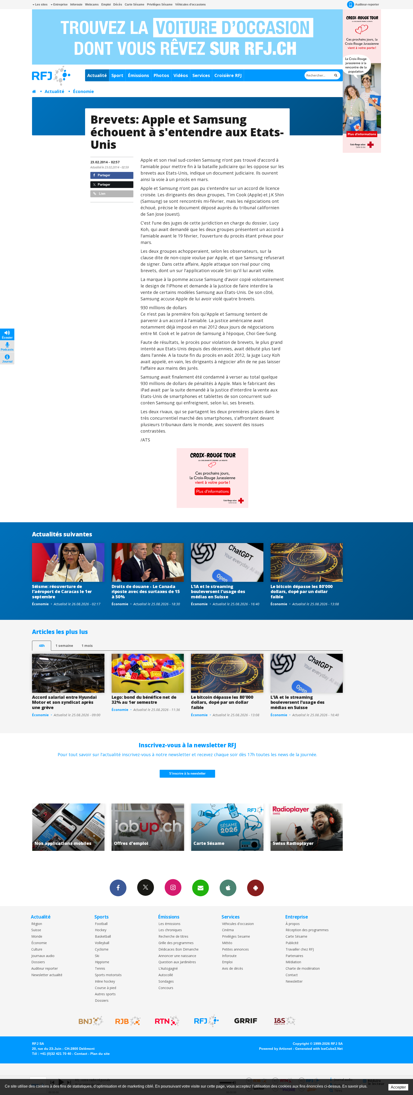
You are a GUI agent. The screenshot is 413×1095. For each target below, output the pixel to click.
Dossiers (38, 962)
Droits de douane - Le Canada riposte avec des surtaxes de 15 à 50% (146, 591)
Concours (165, 988)
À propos (293, 924)
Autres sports (105, 994)
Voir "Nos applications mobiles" (307, 827)
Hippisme (102, 962)
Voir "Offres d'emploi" (68, 827)
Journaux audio (42, 956)
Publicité (292, 943)
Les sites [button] (41, 4)
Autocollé (165, 975)
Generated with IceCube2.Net (319, 1049)
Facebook (118, 888)
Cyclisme (102, 949)
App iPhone (228, 888)
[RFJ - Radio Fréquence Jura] (206, 1021)
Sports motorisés (108, 975)
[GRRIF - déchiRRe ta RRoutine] (246, 1021)
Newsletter (294, 981)
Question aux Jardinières (177, 962)
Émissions (138, 75)
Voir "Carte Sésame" (148, 827)
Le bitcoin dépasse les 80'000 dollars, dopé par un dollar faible (302, 591)
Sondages (166, 981)
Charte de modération (303, 969)
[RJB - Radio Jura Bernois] (128, 1021)
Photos (161, 75)
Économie (83, 91)
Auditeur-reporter (367, 4)
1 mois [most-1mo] (87, 645)
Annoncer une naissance (177, 956)
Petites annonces (235, 949)
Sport (117, 75)
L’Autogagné (168, 969)
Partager (103, 175)
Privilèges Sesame (236, 937)
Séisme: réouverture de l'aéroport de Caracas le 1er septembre (62, 591)
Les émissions (169, 924)
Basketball (103, 937)
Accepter (398, 1087)
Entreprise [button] (60, 4)
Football (101, 924)
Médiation (293, 962)
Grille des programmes (176, 943)
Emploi (106, 4)
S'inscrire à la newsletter (187, 773)
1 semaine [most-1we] (64, 645)
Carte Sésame (134, 4)
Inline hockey (105, 981)
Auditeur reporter (44, 969)
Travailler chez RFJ (300, 949)
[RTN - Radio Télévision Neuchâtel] (167, 1021)
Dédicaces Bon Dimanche (178, 949)
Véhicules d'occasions (190, 4)
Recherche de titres (173, 937)
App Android (255, 888)
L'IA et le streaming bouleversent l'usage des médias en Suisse (218, 591)
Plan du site (100, 1054)
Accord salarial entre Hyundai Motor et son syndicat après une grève (64, 702)
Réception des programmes (307, 930)
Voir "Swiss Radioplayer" (227, 827)
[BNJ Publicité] (89, 1021)
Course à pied (105, 988)
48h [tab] (42, 645)
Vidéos (181, 75)
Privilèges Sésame (160, 4)
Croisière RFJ (228, 75)
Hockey (100, 930)
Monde (36, 937)
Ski (97, 956)
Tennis (100, 969)
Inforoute (76, 4)
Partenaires (294, 956)
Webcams (92, 4)
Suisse (36, 930)
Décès (117, 4)
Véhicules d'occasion (238, 924)
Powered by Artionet (275, 1049)
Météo (227, 943)
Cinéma (228, 930)
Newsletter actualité (46, 975)
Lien (101, 193)
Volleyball (102, 943)
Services (201, 75)
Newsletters (200, 888)
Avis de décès (232, 969)
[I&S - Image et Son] (285, 1021)
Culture (36, 949)
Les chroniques (170, 930)
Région (36, 924)
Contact (292, 975)
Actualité (97, 75)
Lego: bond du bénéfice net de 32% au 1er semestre (144, 699)
